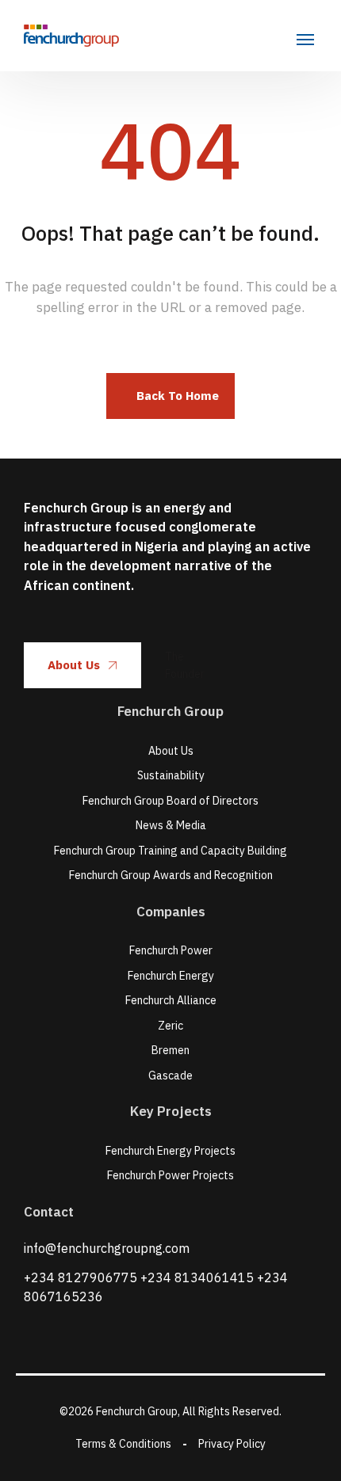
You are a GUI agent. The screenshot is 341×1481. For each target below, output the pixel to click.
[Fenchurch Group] (71, 35)
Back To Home (177, 395)
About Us (74, 664)
